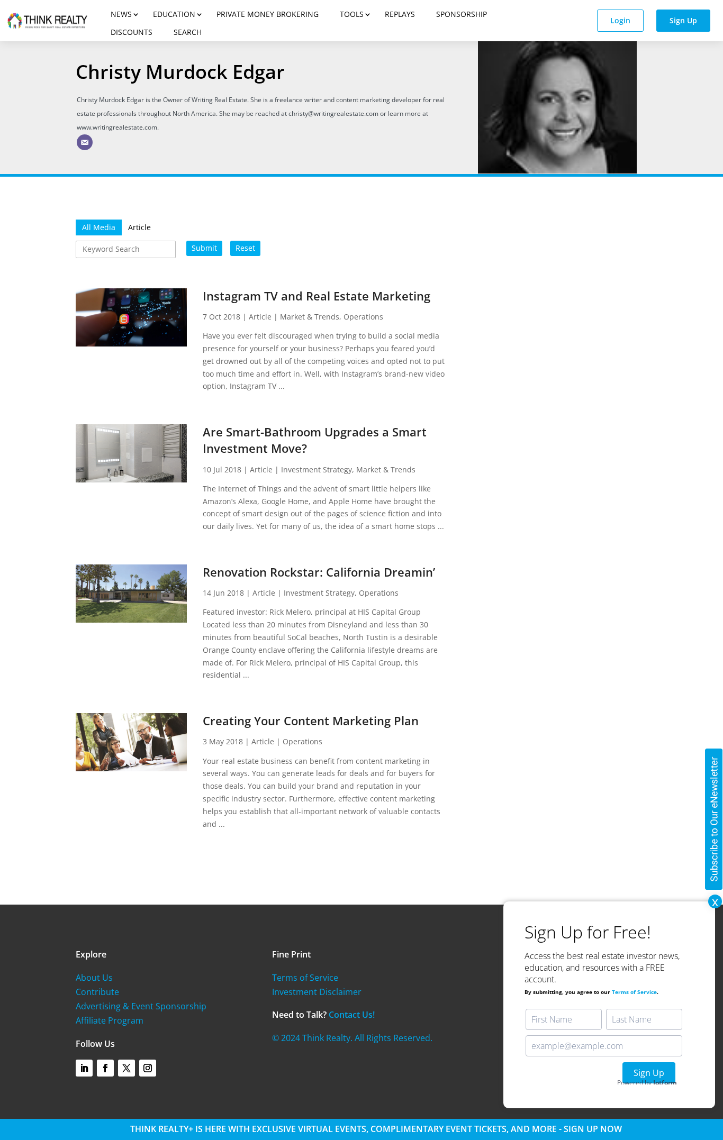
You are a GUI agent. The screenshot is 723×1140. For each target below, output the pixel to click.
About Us (94, 977)
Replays (400, 14)
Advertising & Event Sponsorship (141, 1006)
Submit (204, 248)
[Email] (85, 142)
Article (260, 317)
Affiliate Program (109, 1020)
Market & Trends (309, 317)
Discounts (131, 32)
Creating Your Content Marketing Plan (311, 720)
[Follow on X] (126, 1068)
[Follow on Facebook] (105, 1068)
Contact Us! (352, 1014)
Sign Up (683, 20)
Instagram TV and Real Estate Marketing (316, 296)
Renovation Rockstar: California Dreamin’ (319, 572)
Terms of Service (305, 977)
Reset (245, 248)
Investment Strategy (316, 469)
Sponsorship (461, 14)
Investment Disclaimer (317, 992)
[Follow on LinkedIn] (84, 1068)
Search (188, 32)
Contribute (97, 992)
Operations (363, 317)
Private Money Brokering (267, 14)
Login (620, 20)
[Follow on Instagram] (147, 1068)
